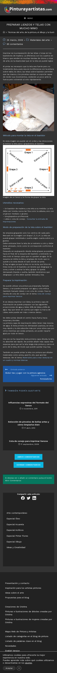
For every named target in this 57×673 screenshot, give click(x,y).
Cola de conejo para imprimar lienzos (28, 441)
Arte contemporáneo (17, 513)
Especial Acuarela (15, 524)
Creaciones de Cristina (16, 607)
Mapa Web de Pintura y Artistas (20, 631)
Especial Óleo (13, 518)
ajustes (28, 663)
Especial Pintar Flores (17, 536)
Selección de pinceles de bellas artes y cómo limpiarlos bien (28, 423)
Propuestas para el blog (17, 597)
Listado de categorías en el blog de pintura (26, 636)
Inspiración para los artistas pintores (23, 588)
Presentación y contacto (17, 583)
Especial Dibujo (14, 541)
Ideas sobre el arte (14, 593)
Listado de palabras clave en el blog (23, 641)
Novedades (10, 646)
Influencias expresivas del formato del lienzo (28, 404)
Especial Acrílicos (15, 530)
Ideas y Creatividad (16, 547)
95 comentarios (15, 44)
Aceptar (9, 668)
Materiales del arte (40, 40)
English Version (12, 650)
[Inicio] (4, 32)
